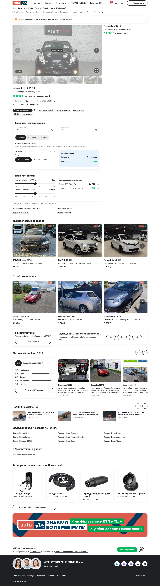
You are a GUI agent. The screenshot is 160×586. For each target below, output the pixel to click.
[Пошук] (109, 3)
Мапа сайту (62, 576)
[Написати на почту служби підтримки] (138, 563)
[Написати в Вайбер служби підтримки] (131, 563)
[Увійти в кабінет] (122, 3)
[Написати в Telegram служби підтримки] (117, 563)
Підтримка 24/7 (95, 3)
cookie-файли (35, 552)
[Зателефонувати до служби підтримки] (144, 563)
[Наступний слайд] (96, 50)
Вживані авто (36, 3)
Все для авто (61, 3)
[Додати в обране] (116, 3)
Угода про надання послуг (23, 576)
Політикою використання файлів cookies (71, 552)
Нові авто (48, 3)
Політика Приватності (45, 576)
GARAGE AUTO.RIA (78, 3)
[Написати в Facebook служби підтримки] (124, 563)
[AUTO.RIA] (20, 3)
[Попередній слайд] (17, 50)
